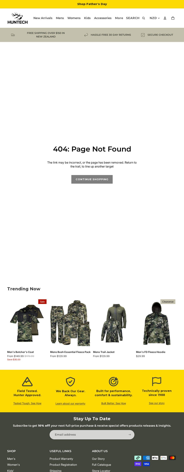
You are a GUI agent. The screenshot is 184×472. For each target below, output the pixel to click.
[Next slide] (44, 323)
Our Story (98, 459)
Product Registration (63, 464)
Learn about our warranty (70, 403)
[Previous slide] (11, 323)
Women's (13, 464)
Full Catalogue (101, 464)
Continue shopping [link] (92, 179)
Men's (11, 459)
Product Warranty (61, 459)
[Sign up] (130, 435)
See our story (157, 403)
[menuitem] (119, 18)
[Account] (165, 18)
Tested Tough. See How (27, 403)
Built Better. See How (113, 403)
